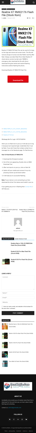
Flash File (8, 6)
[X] (7, 22)
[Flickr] (18, 419)
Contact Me (28, 186)
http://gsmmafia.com (18, 230)
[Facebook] (3, 22)
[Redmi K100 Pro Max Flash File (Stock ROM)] (6, 253)
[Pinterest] (11, 22)
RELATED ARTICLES (8, 239)
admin (4, 18)
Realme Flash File (10, 9)
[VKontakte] (26, 419)
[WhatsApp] (15, 22)
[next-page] (5, 268)
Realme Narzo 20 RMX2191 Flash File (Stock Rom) (26, 210)
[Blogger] (9, 419)
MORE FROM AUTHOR (21, 239)
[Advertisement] (18, 105)
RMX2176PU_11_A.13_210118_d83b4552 (15, 132)
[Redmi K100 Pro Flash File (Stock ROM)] (6, 261)
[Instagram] (22, 419)
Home (3, 6)
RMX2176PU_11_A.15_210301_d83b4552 (15, 129)
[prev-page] (3, 268)
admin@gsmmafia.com (14, 407)
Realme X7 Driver (8, 135)
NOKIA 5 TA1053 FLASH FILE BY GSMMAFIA (10, 210)
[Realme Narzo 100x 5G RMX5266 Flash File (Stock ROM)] (6, 245)
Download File (18, 80)
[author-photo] (18, 226)
